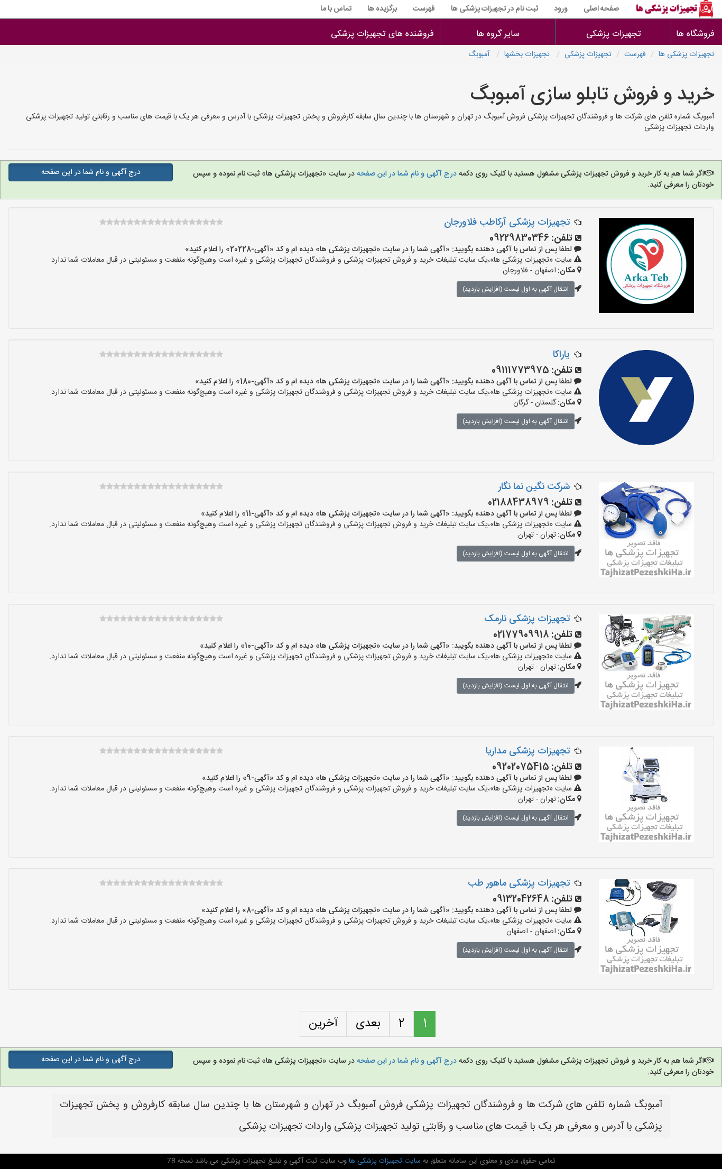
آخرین (323, 1023)
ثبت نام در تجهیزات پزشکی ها (494, 9)
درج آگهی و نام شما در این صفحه (406, 174)
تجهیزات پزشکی (613, 34)
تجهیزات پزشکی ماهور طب (519, 883)
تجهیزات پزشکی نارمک (527, 619)
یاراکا (561, 355)
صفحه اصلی (601, 9)
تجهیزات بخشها (528, 54)
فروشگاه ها (697, 34)
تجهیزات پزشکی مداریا (528, 751)
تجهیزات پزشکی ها (686, 54)
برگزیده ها (382, 9)
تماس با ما (335, 9)
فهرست (424, 9)
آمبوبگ (480, 54)
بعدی (368, 1023)
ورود (561, 9)
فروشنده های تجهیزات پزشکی (382, 34)
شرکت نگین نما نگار (534, 487)
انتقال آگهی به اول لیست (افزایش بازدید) (515, 289)
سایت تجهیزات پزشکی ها (384, 1161)
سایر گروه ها (498, 34)
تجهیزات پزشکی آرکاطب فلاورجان (507, 223)
